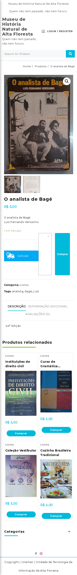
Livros (24, 285)
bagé (28, 291)
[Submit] (70, 54)
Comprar (62, 254)
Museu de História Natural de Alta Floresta (17, 27)
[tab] (17, 307)
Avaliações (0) (37, 314)
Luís (36, 291)
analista (17, 291)
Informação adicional (48, 306)
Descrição (17, 306)
